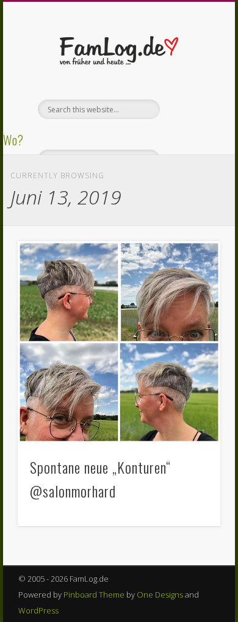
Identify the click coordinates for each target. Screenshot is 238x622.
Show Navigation (190, 109)
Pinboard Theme (93, 594)
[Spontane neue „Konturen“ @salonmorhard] (119, 342)
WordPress (38, 610)
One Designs (160, 594)
